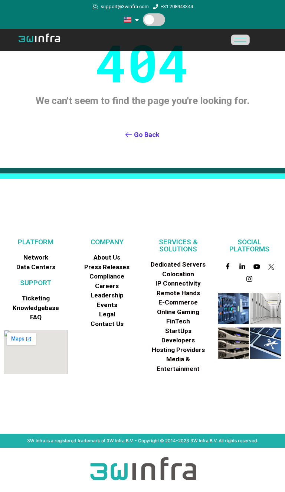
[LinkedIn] (242, 266)
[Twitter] (271, 266)
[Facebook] (227, 266)
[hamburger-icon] (240, 40)
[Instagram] (249, 278)
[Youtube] (256, 266)
